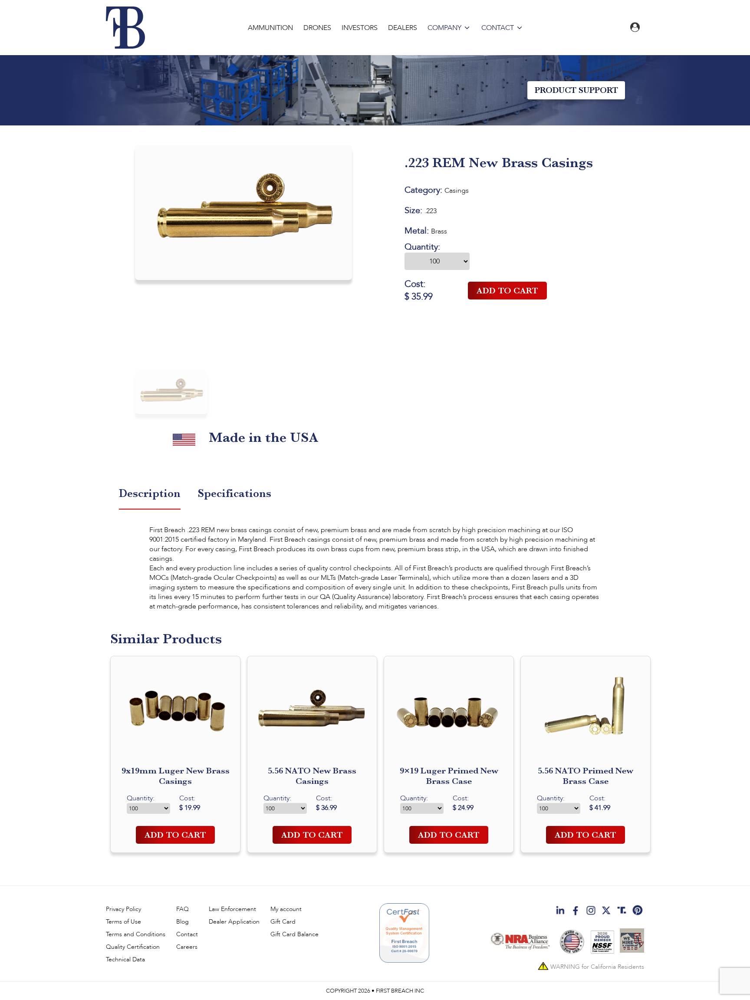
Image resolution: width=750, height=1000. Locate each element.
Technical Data (125, 959)
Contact (187, 934)
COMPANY (444, 28)
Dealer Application (234, 922)
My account (286, 909)
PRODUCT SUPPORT (576, 90)
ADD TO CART (507, 291)
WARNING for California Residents (596, 966)
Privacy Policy (123, 909)
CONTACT (497, 28)
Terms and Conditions (135, 934)
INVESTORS (360, 28)
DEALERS (402, 28)
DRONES (317, 28)
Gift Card (283, 922)
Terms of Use (123, 922)
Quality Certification (133, 947)
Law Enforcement (232, 909)
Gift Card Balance (294, 934)
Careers (186, 947)
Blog (182, 922)
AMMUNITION (270, 28)
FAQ (182, 909)
